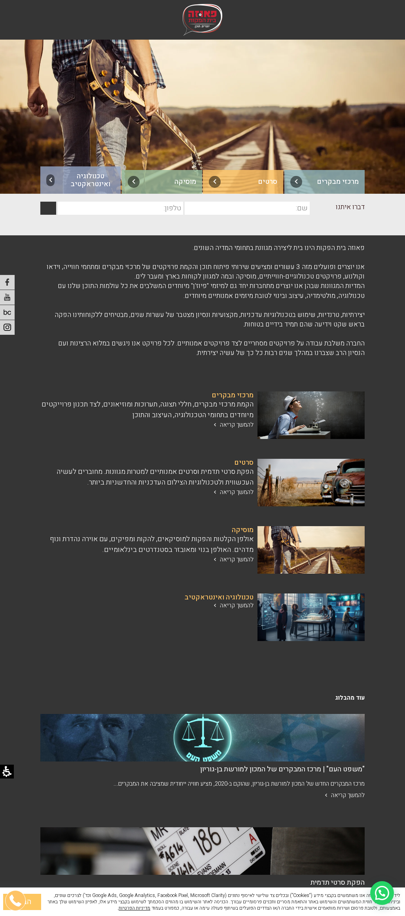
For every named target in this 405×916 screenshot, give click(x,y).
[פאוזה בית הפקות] (202, 20)
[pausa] (7, 312)
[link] (324, 182)
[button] (382, 893)
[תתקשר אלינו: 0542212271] (16, 862)
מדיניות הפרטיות (134, 908)
